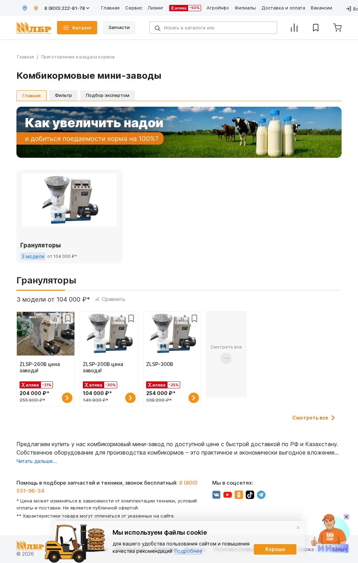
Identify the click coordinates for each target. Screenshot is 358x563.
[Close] (298, 527)
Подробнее (188, 551)
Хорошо (275, 549)
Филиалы (245, 7)
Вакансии (321, 7)
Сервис (133, 7)
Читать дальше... (36, 461)
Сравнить (113, 299)
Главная (110, 7)
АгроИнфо (218, 7)
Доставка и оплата (283, 7)
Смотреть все (310, 418)
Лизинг (156, 7)
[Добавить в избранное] (68, 318)
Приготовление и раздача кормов (78, 56)
